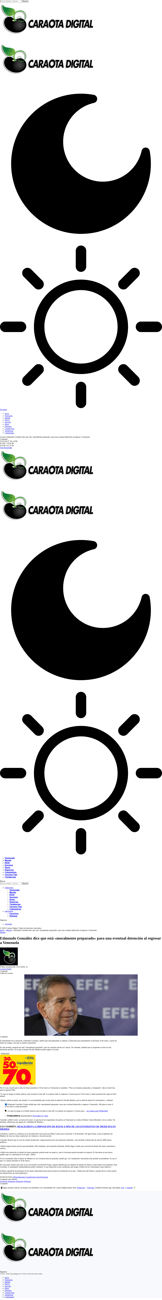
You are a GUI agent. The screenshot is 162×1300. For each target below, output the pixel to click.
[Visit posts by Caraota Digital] (9, 965)
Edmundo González (25, 1177)
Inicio (2, 930)
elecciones (36, 1177)
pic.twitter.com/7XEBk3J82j (97, 1111)
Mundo (9, 930)
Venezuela (44, 1177)
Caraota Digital (5, 969)
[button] (6, 448)
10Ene (15, 1177)
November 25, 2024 (40, 1116)
